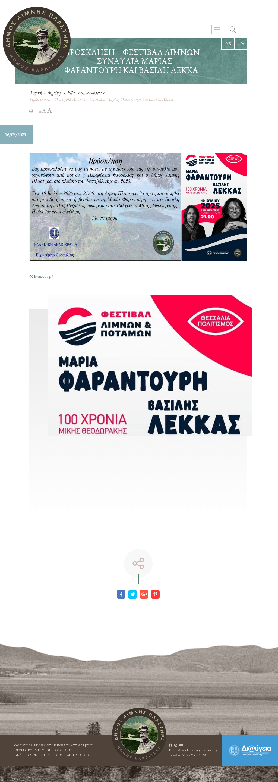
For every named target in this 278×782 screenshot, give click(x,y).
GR (228, 43)
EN (241, 43)
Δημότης (54, 93)
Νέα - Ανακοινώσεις (84, 93)
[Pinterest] (155, 594)
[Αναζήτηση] (233, 30)
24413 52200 (198, 755)
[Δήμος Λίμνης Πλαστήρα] (37, 41)
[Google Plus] (144, 594)
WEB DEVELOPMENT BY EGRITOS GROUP (53, 747)
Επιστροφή (43, 276)
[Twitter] (132, 594)
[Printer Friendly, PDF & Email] (31, 111)
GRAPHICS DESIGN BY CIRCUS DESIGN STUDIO (51, 755)
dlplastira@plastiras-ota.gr (201, 750)
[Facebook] (121, 594)
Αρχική (35, 93)
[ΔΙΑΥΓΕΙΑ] (250, 750)
